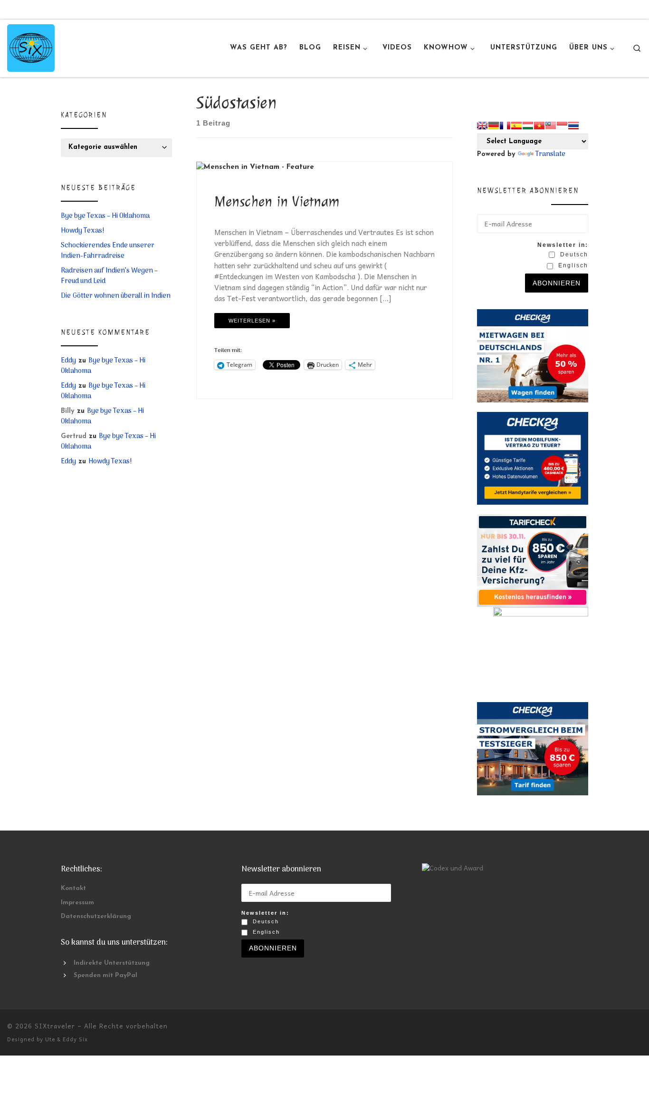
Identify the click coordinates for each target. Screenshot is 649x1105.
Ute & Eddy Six (66, 1039)
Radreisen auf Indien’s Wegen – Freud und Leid (109, 276)
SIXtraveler (55, 1026)
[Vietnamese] (539, 125)
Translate (550, 154)
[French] (505, 125)
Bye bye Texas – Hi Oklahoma (105, 216)
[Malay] (550, 125)
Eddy (68, 360)
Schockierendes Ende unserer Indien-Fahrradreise (107, 251)
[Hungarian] (528, 125)
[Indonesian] (562, 125)
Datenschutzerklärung (96, 916)
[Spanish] (516, 125)
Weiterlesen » (252, 320)
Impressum (77, 903)
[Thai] (573, 125)
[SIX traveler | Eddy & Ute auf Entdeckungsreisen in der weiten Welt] (31, 47)
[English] (482, 125)
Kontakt (73, 888)
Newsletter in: (562, 245)
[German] (493, 125)
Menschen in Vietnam (276, 201)
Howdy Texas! (83, 231)
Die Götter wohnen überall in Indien (116, 296)
